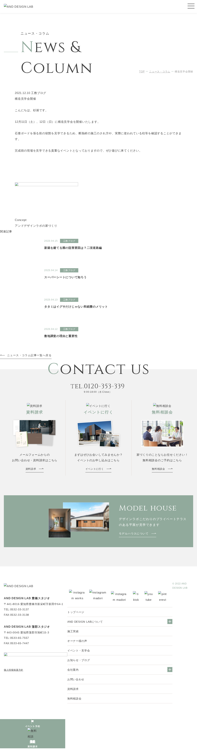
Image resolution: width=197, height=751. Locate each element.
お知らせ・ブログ (78, 660)
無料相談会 (74, 698)
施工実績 (73, 631)
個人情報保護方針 (13, 670)
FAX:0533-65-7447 (16, 643)
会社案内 (73, 669)
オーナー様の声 (77, 640)
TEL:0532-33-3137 (16, 609)
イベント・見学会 (78, 650)
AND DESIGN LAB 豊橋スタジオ (27, 598)
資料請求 (73, 688)
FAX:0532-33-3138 (16, 614)
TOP (142, 71)
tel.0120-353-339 (98, 386)
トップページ (75, 612)
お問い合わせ (75, 679)
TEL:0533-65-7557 (16, 637)
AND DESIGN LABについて (85, 621)
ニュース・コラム (159, 71)
